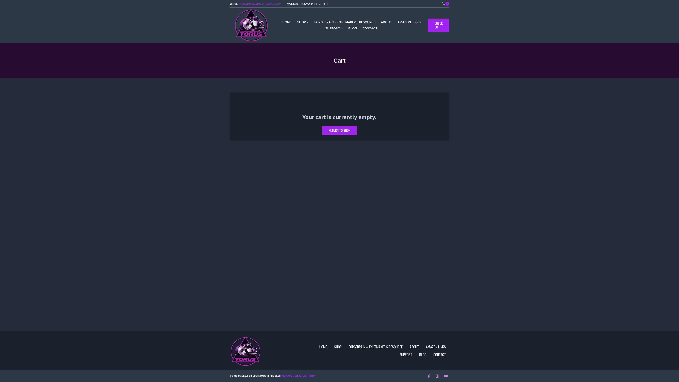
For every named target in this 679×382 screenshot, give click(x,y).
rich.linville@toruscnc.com (260, 3)
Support (405, 354)
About (386, 22)
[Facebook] (428, 376)
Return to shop (339, 130)
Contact (370, 28)
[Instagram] (437, 376)
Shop (338, 346)
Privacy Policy (288, 375)
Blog (352, 28)
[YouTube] (446, 376)
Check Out (438, 25)
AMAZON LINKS (409, 22)
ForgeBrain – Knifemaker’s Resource (344, 22)
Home (287, 22)
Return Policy (306, 375)
